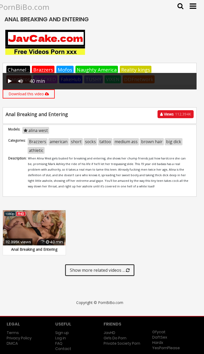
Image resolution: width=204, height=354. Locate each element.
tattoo (105, 142)
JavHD (109, 332)
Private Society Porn (122, 343)
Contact (63, 348)
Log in (60, 338)
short (76, 142)
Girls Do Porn (115, 338)
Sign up (62, 332)
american (58, 142)
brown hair (152, 142)
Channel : (18, 70)
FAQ (58, 343)
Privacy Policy (19, 338)
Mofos (65, 70)
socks (90, 142)
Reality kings (135, 70)
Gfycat (158, 332)
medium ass (126, 142)
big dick (173, 142)
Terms (13, 332)
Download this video (26, 93)
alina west (37, 130)
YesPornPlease (166, 348)
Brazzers (43, 70)
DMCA (12, 343)
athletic (36, 150)
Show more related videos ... (98, 270)
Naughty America (97, 70)
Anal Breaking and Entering (34, 249)
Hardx (157, 342)
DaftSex (159, 337)
